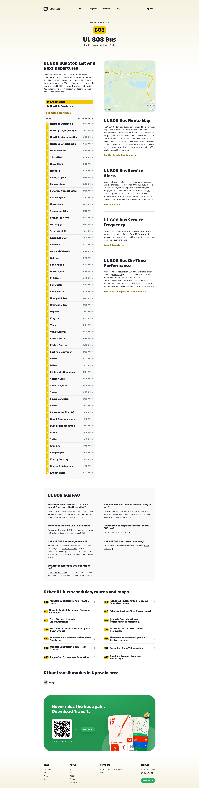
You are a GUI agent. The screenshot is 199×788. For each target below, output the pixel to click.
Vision (81, 9)
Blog (118, 9)
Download (148, 780)
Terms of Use (75, 782)
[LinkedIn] (152, 773)
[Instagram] (142, 773)
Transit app (122, 240)
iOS (62, 741)
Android (69, 741)
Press (46, 776)
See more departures (57, 113)
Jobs (72, 776)
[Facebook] (148, 773)
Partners (106, 9)
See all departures (114, 245)
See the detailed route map (119, 155)
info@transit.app (148, 769)
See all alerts (111, 204)
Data (102, 772)
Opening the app (132, 135)
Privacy (73, 779)
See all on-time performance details (124, 291)
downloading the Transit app (118, 517)
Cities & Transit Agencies (111, 769)
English (149, 9)
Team (72, 772)
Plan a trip (87, 729)
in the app (86, 530)
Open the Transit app (113, 182)
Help (46, 779)
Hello (46, 765)
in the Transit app (69, 548)
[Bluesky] (145, 773)
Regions (93, 9)
